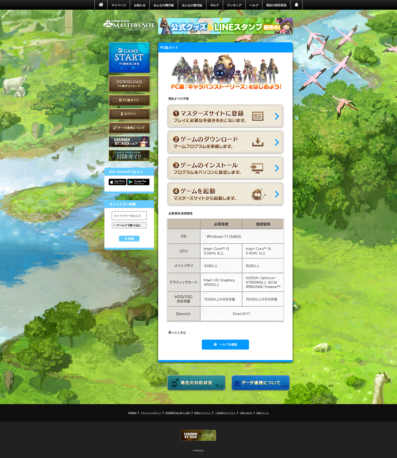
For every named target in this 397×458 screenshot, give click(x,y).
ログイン (129, 114)
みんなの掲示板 (164, 5)
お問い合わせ (246, 412)
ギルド (214, 5)
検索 (131, 238)
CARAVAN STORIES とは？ (129, 141)
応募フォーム (262, 412)
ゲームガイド (129, 155)
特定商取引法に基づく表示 (177, 412)
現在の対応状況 (276, 5)
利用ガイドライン (202, 412)
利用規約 (132, 412)
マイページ (118, 5)
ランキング (234, 5)
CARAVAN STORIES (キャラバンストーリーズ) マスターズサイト (129, 25)
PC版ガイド (129, 100)
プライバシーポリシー (151, 412)
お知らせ (140, 5)
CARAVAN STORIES (198, 435)
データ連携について (129, 127)
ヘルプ (254, 5)
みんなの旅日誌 (192, 5)
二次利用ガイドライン (225, 412)
